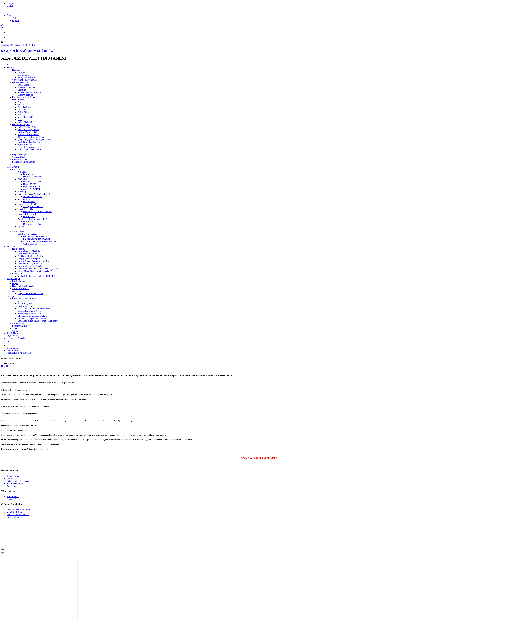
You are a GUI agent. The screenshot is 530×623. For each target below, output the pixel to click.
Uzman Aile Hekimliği (27, 204)
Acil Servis (22, 172)
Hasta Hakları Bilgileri (27, 254)
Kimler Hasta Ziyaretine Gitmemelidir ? (35, 271)
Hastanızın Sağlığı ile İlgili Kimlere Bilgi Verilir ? (39, 268)
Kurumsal (11, 67)
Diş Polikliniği (24, 179)
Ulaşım (15, 283)
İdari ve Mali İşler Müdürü (29, 92)
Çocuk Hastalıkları (26, 209)
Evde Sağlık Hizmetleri (28, 214)
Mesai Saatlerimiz (14, 512)
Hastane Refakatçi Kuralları (30, 264)
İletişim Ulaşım (13, 278)
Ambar (21, 105)
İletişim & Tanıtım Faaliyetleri (25, 298)
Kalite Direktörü (25, 122)
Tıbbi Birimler (13, 167)
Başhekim (22, 90)
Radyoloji (22, 191)
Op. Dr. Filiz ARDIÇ (32, 196)
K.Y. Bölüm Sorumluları (28, 134)
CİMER (15, 331)
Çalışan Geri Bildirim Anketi (30, 293)
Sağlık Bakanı (24, 85)
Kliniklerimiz (18, 169)
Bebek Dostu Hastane (27, 234)
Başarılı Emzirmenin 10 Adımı (36, 239)
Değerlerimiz (23, 75)
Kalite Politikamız (20, 159)
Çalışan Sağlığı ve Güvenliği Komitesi (34, 139)
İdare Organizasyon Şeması (24, 97)
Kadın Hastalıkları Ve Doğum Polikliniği (35, 194)
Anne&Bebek (18, 231)
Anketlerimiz (17, 291)
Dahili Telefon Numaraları (23, 286)
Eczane (21, 102)
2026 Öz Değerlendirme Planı (31, 137)
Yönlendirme (12, 246)
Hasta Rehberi (18, 249)
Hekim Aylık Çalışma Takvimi (20, 509)
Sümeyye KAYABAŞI (33, 206)
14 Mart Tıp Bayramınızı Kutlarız (32, 316)
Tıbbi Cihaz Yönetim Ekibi (29, 149)
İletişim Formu (18, 281)
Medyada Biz (18, 323)
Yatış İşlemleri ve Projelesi (29, 259)
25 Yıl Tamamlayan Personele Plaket (34, 308)
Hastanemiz (17, 70)
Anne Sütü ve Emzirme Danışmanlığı (39, 241)
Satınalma (22, 109)
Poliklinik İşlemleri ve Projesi (30, 256)
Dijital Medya (13, 296)
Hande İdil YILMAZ (32, 186)
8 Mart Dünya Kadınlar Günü (31, 313)
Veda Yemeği (23, 301)
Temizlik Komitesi (26, 147)
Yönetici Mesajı (19, 157)
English (10, 6)
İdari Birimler (18, 100)
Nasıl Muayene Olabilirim (29, 251)
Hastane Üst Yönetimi (27, 132)
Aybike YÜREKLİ (31, 189)
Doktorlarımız (29, 174)
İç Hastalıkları (24, 199)
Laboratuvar (23, 226)
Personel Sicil (24, 114)
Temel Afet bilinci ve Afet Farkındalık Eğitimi (38, 321)
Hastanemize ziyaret (26, 306)
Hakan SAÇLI (29, 184)
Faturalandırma (24, 107)
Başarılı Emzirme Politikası (35, 236)
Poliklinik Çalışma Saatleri (23, 162)
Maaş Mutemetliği (25, 117)
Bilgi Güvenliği (19, 154)
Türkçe (10, 3)
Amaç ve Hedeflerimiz (27, 77)
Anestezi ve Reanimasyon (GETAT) (33, 219)
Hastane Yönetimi (20, 82)
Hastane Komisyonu (21, 124)
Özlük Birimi (23, 112)
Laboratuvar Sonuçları (16, 338)
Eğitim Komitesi (25, 144)
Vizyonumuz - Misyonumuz (24, 80)
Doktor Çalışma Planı (32, 177)
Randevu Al (17, 273)
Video (14, 328)
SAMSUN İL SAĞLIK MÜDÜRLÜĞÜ (28, 51)
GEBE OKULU (30, 244)
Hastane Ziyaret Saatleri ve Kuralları (33, 261)
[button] (11, 15)
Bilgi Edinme (12, 336)
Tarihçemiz (22, 72)
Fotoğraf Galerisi (19, 326)
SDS (20, 119)
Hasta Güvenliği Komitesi (29, 142)
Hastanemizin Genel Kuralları (31, 266)
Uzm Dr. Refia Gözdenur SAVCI (37, 211)
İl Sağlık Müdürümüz (27, 87)
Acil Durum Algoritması (28, 129)
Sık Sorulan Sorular (20, 288)
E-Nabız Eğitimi (25, 303)
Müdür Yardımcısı (25, 95)
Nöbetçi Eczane (13, 517)
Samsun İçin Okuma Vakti (29, 311)
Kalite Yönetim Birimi (27, 127)
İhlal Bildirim (12, 333)
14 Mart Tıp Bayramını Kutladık (32, 318)
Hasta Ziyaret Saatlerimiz (18, 514)
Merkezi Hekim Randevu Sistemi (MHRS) (36, 276)
